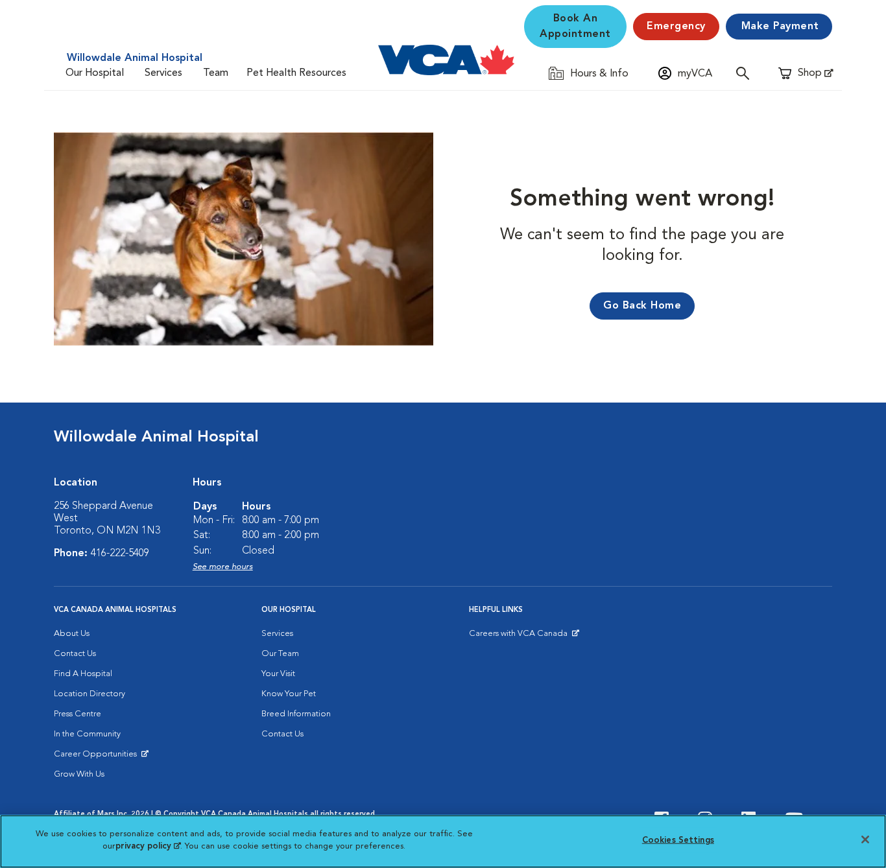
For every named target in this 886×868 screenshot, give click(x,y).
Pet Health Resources (296, 73)
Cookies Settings (678, 840)
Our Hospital (95, 73)
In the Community (87, 734)
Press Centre (77, 714)
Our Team (280, 654)
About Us (72, 633)
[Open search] (746, 73)
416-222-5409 (120, 553)
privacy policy (147, 846)
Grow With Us (79, 774)
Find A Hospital (83, 674)
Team (215, 73)
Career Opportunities (97, 757)
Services (163, 73)
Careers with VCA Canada (519, 636)
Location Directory (89, 694)
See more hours (223, 567)
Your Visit (278, 674)
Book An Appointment (575, 27)
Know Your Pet (288, 694)
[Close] (865, 839)
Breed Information (296, 714)
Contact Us (75, 654)
